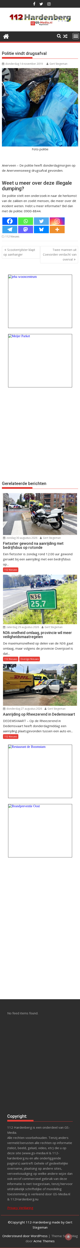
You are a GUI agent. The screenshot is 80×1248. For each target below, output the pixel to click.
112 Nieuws (12, 236)
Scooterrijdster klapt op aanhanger (19, 252)
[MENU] (76, 36)
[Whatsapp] (25, 221)
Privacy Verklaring (20, 1208)
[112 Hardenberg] (6, 35)
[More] (57, 229)
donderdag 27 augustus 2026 (24, 708)
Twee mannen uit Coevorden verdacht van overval (60, 254)
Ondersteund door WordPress (25, 1236)
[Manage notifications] (68, 1236)
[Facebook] (9, 221)
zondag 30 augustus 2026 (21, 538)
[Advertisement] (40, 434)
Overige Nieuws (29, 659)
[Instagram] (57, 221)
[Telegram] (9, 229)
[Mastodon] (25, 229)
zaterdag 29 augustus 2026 (22, 627)
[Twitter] (41, 221)
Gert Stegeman (58, 64)
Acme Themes (44, 1241)
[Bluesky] (41, 229)
